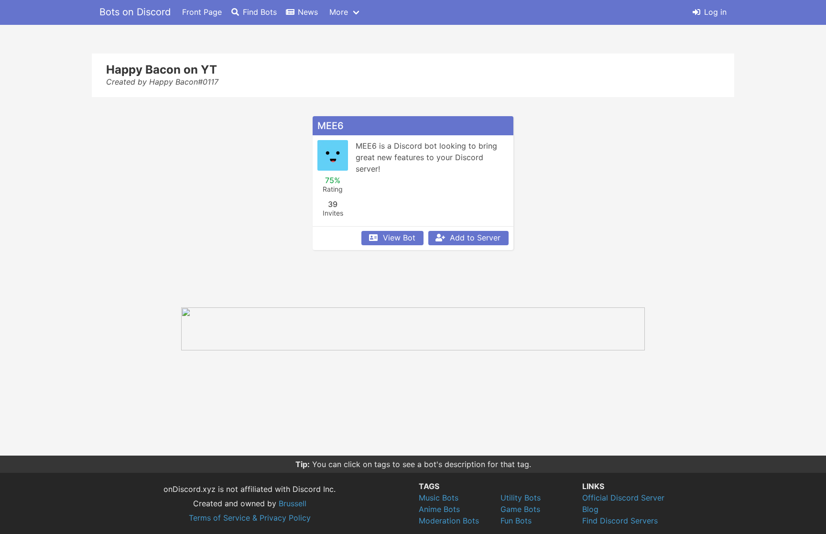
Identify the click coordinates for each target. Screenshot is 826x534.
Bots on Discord (135, 12)
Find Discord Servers (620, 520)
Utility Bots (520, 497)
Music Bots (438, 497)
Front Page (202, 12)
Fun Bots (516, 520)
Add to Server (475, 237)
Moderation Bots (449, 520)
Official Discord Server (623, 497)
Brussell (292, 503)
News (308, 12)
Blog (590, 509)
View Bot (399, 237)
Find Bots (260, 12)
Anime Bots (439, 509)
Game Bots (520, 509)
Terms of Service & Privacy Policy (250, 518)
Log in (715, 12)
